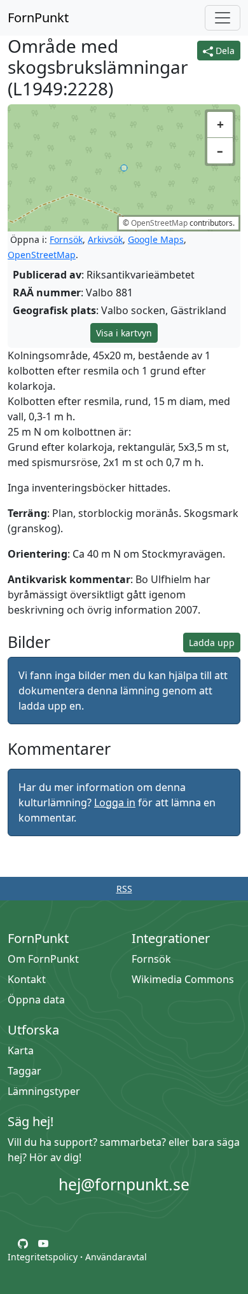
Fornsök (66, 239)
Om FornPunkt (43, 959)
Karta (21, 1050)
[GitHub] (23, 1242)
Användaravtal (116, 1257)
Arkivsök (105, 239)
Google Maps (156, 239)
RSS (124, 889)
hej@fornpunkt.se (124, 1184)
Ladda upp (212, 643)
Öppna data (36, 1000)
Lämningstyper (44, 1091)
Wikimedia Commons (183, 979)
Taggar (24, 1071)
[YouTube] (43, 1242)
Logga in (114, 802)
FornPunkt (38, 17)
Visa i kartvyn (124, 333)
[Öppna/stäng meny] (222, 18)
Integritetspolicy (43, 1257)
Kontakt (27, 979)
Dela (224, 51)
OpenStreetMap (159, 222)
